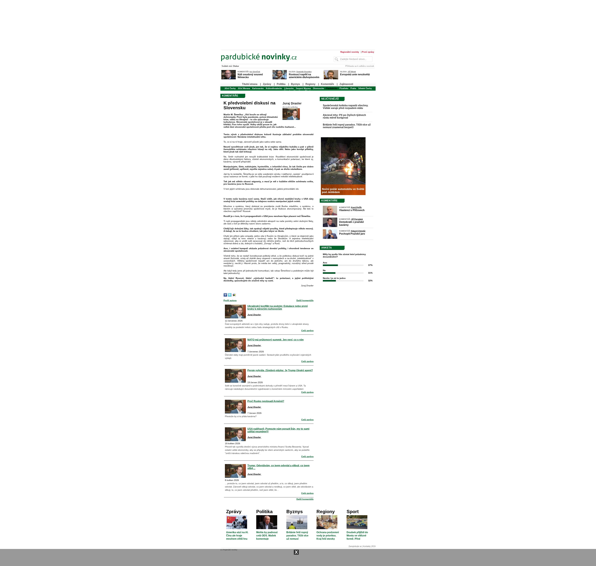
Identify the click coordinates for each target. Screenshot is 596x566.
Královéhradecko (274, 88)
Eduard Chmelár (358, 231)
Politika (281, 84)
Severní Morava (303, 88)
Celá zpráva (307, 330)
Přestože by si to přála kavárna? (241, 416)
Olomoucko (318, 88)
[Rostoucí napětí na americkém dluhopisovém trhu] (280, 79)
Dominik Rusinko (304, 72)
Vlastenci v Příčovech (352, 210)
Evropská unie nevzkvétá (355, 74)
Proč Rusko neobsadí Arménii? (265, 401)
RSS (374, 546)
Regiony (310, 84)
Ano (325, 262)
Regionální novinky (349, 52)
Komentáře (327, 84)
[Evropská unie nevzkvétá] (331, 78)
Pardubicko (331, 88)
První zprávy (368, 52)
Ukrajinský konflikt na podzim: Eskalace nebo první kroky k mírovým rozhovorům (277, 307)
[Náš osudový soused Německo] (228, 79)
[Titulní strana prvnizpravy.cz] (270, 63)
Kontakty (366, 546)
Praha (353, 88)
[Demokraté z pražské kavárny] (330, 226)
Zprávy (267, 84)
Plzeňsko (343, 88)
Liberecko (289, 88)
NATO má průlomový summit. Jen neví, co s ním (275, 339)
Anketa (326, 247)
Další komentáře (305, 300)
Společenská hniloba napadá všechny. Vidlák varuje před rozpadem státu (345, 107)
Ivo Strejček (255, 72)
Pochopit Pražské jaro (352, 233)
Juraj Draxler (292, 103)
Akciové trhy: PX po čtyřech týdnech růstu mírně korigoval (344, 116)
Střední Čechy (365, 88)
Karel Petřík (356, 207)
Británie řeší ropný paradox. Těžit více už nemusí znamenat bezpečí (347, 126)
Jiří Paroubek (357, 219)
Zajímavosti (346, 84)
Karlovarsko (258, 88)
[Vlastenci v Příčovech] (330, 214)
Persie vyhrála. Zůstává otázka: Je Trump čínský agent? (280, 370)
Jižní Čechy (230, 88)
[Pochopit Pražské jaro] (330, 238)
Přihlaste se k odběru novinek (359, 66)
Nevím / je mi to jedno (334, 278)
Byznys (295, 84)
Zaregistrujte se (355, 546)
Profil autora (230, 300)
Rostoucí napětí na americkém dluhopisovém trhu (304, 77)
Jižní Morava (244, 88)
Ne (324, 270)
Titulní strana (249, 84)
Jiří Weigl (352, 72)
